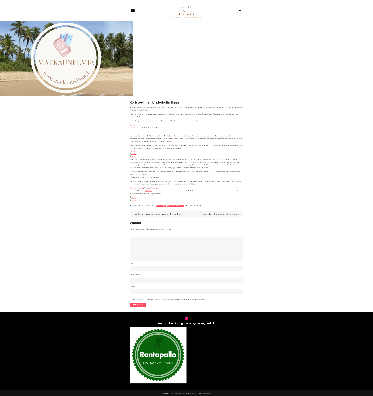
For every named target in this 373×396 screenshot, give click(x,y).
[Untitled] (133, 125)
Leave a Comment (194, 206)
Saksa (164, 206)
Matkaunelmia (186, 14)
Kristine (134, 206)
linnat (158, 206)
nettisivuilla (148, 191)
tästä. (172, 141)
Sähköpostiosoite (136, 275)
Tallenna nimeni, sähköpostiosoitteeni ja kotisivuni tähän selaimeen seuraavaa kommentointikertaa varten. (168, 299)
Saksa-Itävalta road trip (175, 206)
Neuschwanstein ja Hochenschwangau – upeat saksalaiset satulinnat (157, 214)
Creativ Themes (204, 393)
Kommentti (134, 234)
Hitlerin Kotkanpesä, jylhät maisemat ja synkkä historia (220, 214)
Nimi (132, 263)
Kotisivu (132, 286)
